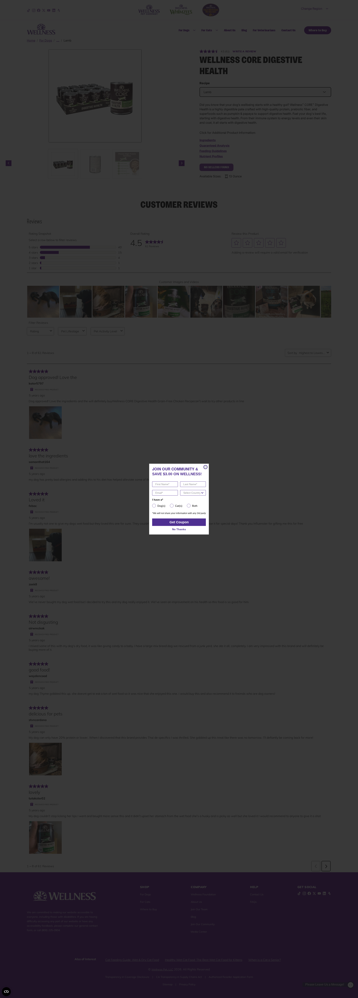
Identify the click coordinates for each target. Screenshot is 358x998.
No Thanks (179, 529)
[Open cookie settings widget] (6, 991)
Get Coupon (179, 522)
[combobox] (191, 492)
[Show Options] (202, 492)
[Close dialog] (205, 467)
